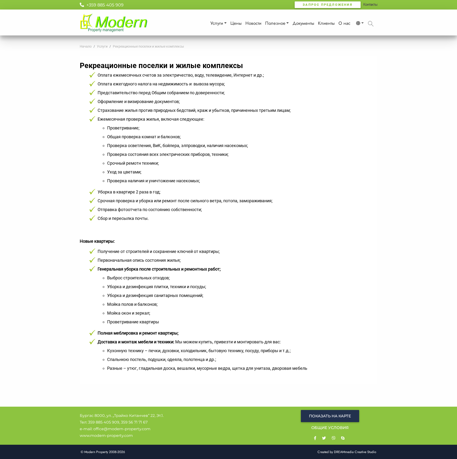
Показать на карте (330, 416)
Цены (236, 23)
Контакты (370, 4)
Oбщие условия (330, 427)
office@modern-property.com (121, 429)
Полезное (275, 23)
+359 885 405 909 (104, 5)
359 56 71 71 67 (134, 422)
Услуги (216, 23)
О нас (344, 23)
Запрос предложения (328, 4)
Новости (253, 23)
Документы (303, 23)
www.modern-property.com (106, 435)
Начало (86, 46)
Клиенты (326, 23)
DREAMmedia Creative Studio (355, 451)
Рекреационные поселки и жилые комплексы (148, 46)
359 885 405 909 (103, 422)
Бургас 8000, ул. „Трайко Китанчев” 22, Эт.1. (122, 415)
